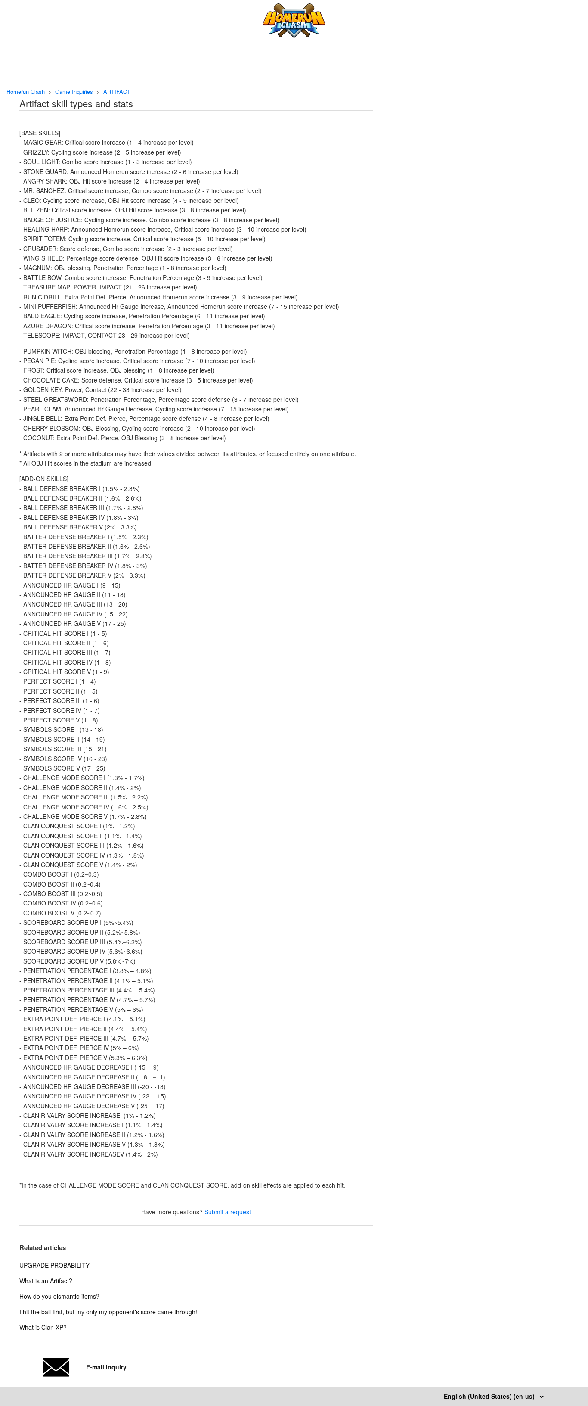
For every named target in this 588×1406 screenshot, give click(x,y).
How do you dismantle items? (59, 1296)
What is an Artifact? (45, 1280)
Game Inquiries (74, 91)
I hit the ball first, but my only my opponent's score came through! (108, 1311)
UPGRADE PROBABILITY (54, 1265)
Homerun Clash (25, 91)
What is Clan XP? (43, 1327)
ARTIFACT (116, 91)
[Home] (294, 35)
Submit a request (227, 1211)
